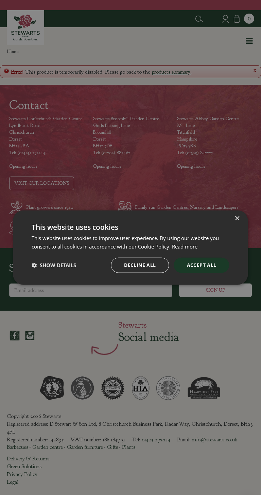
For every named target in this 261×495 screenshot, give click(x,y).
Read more (184, 246)
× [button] (237, 218)
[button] (54, 265)
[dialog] (130, 247)
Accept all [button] (201, 265)
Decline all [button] (140, 265)
